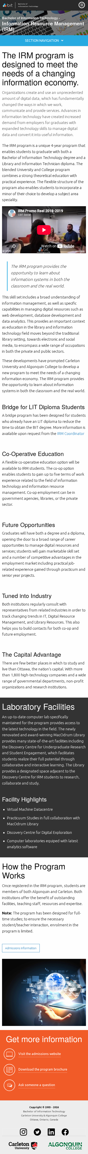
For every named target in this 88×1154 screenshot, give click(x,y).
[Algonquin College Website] (65, 1146)
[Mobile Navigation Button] (82, 5)
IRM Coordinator (70, 433)
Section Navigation (43, 40)
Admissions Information (20, 948)
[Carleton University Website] (23, 1146)
